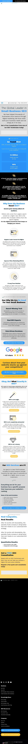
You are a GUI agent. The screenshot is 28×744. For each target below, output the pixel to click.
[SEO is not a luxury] (13, 439)
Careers (2, 722)
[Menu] (2, 103)
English (6, 742)
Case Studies (4, 701)
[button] (14, 410)
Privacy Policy (4, 724)
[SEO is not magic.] (13, 394)
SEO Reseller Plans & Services (7, 691)
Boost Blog (3, 699)
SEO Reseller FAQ (5, 703)
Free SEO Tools (4, 712)
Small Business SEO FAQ (6, 705)
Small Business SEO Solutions (7, 693)
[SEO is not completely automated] (13, 417)
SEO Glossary (4, 711)
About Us (3, 720)
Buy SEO (3, 690)
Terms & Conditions (5, 726)
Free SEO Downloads (5, 714)
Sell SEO (3, 688)
